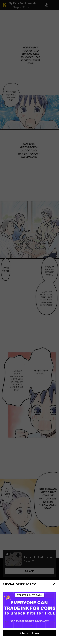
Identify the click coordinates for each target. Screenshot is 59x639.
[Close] (53, 584)
